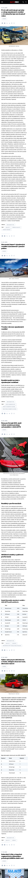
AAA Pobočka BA (12, 46)
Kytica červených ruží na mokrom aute (10, 473)
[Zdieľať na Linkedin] (9, 23)
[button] (2, 2)
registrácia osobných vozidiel (10, 409)
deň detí (14, 840)
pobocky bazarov (6, 229)
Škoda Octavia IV (12, 693)
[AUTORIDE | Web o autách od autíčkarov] (14, 2)
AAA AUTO (8, 643)
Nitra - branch (12, 278)
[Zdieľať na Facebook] (2, 23)
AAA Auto (17, 46)
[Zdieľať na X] (7, 23)
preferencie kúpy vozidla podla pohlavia (12, 645)
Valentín (14, 643)
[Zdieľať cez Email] (14, 23)
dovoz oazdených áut (10, 404)
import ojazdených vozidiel (9, 406)
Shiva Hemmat (22, 473)
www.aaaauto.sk (10, 224)
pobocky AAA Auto (16, 227)
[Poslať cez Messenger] (5, 23)
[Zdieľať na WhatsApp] (12, 23)
